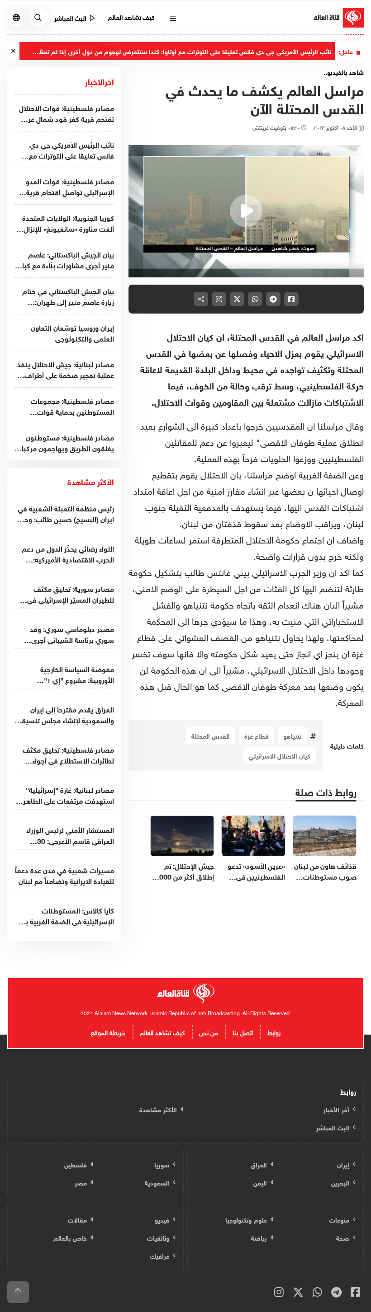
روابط (274, 1031)
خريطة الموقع (108, 1031)
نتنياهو (292, 735)
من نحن (208, 1031)
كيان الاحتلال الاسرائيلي (279, 755)
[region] (246, 211)
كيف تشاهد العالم (131, 16)
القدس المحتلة (210, 735)
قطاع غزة (256, 735)
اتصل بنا (243, 1031)
